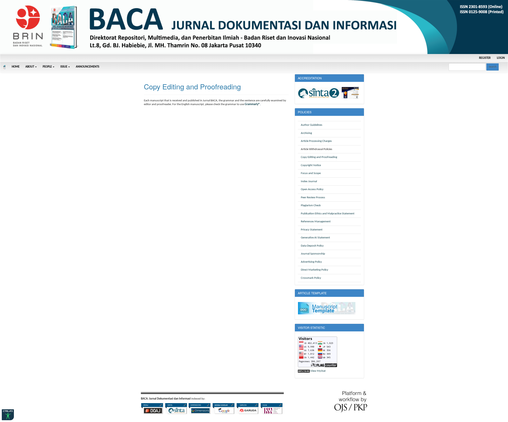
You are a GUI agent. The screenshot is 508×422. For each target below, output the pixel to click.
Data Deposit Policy (312, 245)
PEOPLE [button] (47, 66)
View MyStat (318, 371)
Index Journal (309, 181)
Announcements (87, 66)
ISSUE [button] (64, 66)
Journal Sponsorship (313, 253)
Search (492, 66)
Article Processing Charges (316, 141)
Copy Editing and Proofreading (319, 157)
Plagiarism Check (311, 205)
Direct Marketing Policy (314, 269)
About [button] (30, 66)
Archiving (306, 133)
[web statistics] (304, 371)
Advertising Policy (311, 261)
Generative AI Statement (315, 237)
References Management (316, 221)
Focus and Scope (311, 173)
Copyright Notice (311, 165)
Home (15, 66)
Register (485, 58)
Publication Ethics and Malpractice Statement (327, 213)
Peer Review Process (313, 197)
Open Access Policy (312, 189)
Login (501, 58)
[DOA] (152, 408)
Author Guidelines (311, 125)
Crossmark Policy (311, 278)
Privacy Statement (311, 229)
